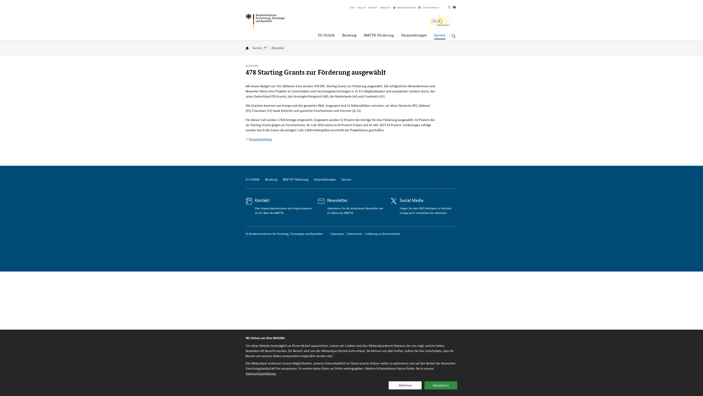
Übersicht (385, 7)
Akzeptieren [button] (441, 385)
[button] (265, 48)
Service (257, 47)
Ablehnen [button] (405, 385)
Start (352, 7)
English (362, 7)
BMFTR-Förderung (295, 179)
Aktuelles (277, 47)
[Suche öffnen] (453, 36)
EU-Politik (253, 179)
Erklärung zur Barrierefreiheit (383, 234)
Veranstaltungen (325, 179)
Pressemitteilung (260, 139)
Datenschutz (354, 234)
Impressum (337, 234)
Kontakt (372, 7)
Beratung (271, 179)
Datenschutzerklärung (261, 373)
